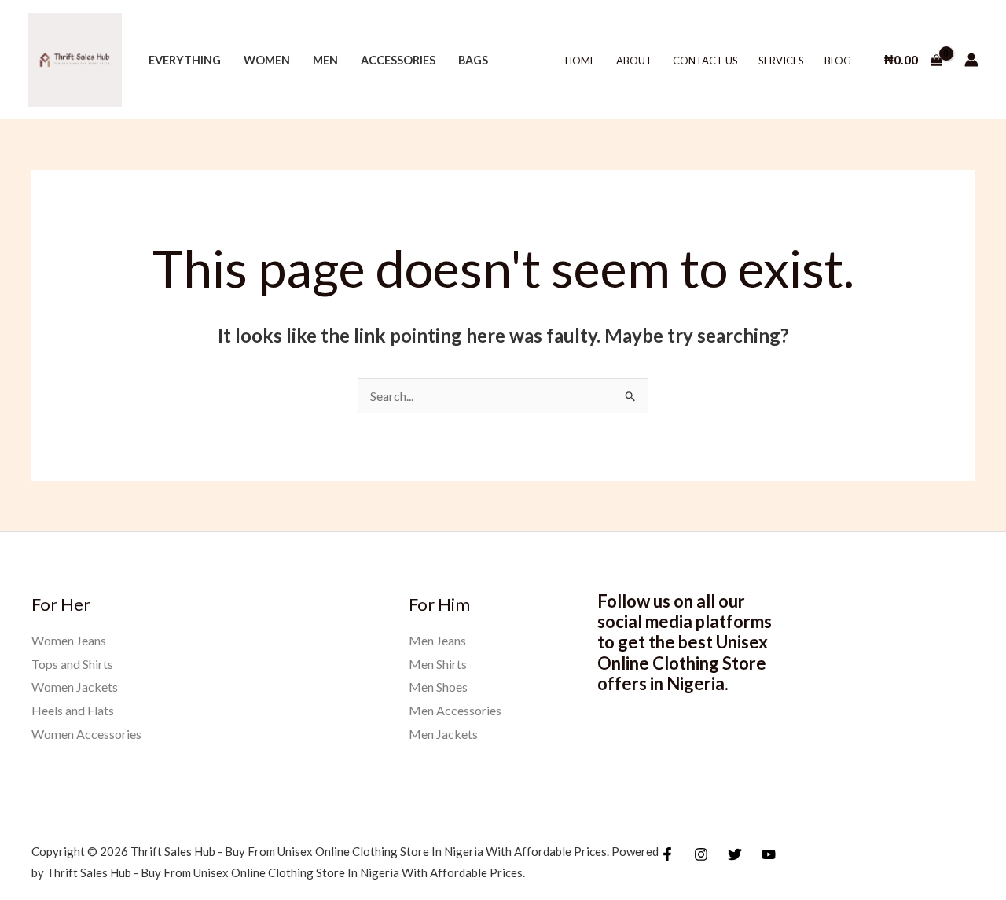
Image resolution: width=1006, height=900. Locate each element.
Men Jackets (443, 733)
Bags (473, 60)
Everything (185, 60)
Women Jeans (68, 640)
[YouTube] (769, 854)
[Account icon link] (971, 60)
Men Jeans (437, 640)
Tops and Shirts (72, 663)
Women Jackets (74, 686)
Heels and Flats (72, 710)
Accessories (398, 60)
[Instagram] (701, 854)
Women (267, 60)
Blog (837, 60)
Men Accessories (455, 710)
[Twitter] (735, 854)
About (634, 60)
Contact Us (705, 60)
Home (580, 60)
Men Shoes (438, 686)
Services (781, 60)
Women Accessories (86, 733)
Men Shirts (438, 663)
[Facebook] (667, 854)
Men (325, 60)
